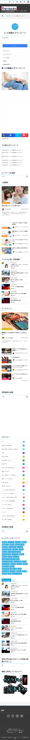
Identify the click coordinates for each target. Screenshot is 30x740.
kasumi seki (17, 235)
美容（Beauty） (13, 456)
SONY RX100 (6, 554)
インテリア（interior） (13, 504)
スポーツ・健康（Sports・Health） (13, 497)
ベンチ (16, 556)
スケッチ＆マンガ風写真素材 (13, 501)
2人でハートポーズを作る (16, 628)
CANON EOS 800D (7, 561)
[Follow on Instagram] (17, 716)
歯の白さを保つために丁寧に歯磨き (19, 293)
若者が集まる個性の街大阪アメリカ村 (19, 273)
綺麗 (22, 554)
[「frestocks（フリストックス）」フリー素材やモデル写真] (9, 9)
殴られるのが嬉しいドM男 (16, 279)
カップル (15, 554)
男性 (4, 542)
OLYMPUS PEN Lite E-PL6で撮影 (10, 559)
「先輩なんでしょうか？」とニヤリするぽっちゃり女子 (19, 265)
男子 (21, 549)
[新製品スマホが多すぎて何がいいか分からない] (15, 321)
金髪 (4, 556)
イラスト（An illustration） (13, 508)
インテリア (5, 563)
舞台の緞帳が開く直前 (16, 300)
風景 (24, 561)
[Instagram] (17, 1)
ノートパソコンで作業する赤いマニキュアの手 (19, 635)
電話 (19, 571)
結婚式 (4, 546)
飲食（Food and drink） (13, 445)
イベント (3, 362)
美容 (4, 551)
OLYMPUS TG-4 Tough (14, 551)
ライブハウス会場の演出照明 (17, 286)
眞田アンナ (17, 226)
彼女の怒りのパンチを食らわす (11, 205)
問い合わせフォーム (12, 732)
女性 (19, 563)
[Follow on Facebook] (12, 716)
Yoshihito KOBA (18, 353)
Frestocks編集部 (18, 243)
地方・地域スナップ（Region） (13, 475)
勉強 (24, 542)
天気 (24, 571)
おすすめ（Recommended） (13, 515)
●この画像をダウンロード (16, 150)
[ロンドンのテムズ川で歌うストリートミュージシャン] (6, 368)
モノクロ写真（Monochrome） (13, 490)
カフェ (19, 546)
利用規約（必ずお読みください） (15, 729)
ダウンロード (15, 45)
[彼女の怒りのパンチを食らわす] (15, 195)
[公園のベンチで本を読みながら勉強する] (6, 351)
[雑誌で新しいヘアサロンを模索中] (6, 234)
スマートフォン (17, 573)
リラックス (12, 546)
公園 (12, 566)
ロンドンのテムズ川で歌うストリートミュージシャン (19, 366)
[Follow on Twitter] (13, 1)
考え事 (15, 549)
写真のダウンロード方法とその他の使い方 (15, 730)
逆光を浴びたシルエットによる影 (18, 650)
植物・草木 (13, 464)
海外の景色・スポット (13, 460)
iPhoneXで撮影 (6, 549)
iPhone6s (5, 571)
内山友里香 (8, 209)
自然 (4, 573)
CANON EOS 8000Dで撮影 (9, 568)
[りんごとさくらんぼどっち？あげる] (6, 242)
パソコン (11, 542)
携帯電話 (5, 544)
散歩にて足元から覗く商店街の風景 (19, 643)
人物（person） (5, 203)
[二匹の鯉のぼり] (6, 360)
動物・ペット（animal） (13, 478)
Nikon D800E (20, 544)
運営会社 (20, 732)
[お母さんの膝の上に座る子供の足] (6, 250)
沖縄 (25, 563)
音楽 (13, 452)
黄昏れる (5, 566)
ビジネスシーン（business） (13, 493)
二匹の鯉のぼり (16, 357)
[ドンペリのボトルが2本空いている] (6, 377)
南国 (12, 544)
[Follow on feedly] (21, 716)
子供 (3, 244)
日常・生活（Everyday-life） (13, 467)
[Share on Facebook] (9, 1)
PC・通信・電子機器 (6, 329)
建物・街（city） (13, 471)
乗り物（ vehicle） (13, 486)
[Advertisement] (15, 114)
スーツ (18, 542)
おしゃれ (17, 561)
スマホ (12, 571)
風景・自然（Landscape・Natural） (13, 449)
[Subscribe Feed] (20, 1)
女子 (13, 563)
